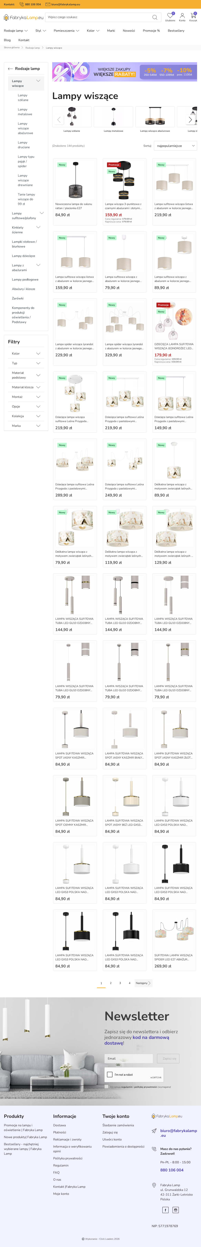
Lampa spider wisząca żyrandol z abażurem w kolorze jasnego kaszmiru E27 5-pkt (124, 348)
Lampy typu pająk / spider (26, 161)
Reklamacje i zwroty (67, 1139)
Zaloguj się (110, 1132)
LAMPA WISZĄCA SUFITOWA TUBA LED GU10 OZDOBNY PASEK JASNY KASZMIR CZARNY (124, 625)
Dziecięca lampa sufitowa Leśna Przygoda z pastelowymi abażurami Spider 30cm (74, 489)
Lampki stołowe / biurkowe (24, 244)
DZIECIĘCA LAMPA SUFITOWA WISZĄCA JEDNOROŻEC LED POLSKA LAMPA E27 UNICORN (174, 350)
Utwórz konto (112, 1139)
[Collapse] (38, 83)
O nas (57, 1180)
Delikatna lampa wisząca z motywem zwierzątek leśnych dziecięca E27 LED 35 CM (123, 556)
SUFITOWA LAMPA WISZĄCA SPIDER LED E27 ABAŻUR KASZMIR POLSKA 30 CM (173, 959)
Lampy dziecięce (23, 256)
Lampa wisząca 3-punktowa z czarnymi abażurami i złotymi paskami (123, 208)
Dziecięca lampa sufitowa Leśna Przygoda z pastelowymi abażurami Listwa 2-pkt (173, 421)
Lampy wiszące (18, 83)
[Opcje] (38, 407)
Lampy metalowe (25, 111)
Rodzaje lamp (33, 47)
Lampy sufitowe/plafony (24, 215)
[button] (193, 17)
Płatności (59, 1132)
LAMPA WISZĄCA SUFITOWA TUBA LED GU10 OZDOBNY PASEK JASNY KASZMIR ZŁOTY (174, 690)
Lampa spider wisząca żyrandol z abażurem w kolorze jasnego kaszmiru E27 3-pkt (74, 348)
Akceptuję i (140, 1087)
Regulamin (61, 1165)
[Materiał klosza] (38, 387)
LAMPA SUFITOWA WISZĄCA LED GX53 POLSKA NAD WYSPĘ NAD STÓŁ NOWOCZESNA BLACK (124, 961)
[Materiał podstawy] (38, 375)
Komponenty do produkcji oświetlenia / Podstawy (23, 315)
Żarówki (18, 298)
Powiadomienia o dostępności (123, 1146)
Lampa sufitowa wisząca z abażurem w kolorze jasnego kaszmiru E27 (122, 281)
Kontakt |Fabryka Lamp (69, 1187)
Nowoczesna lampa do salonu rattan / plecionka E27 (73, 206)
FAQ (56, 1172)
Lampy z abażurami (19, 267)
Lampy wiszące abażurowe (25, 128)
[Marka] (38, 426)
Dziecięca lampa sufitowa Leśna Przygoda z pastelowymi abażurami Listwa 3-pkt (124, 421)
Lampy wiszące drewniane (25, 180)
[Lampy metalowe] (113, 116)
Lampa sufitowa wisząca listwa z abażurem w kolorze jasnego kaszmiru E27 (173, 208)
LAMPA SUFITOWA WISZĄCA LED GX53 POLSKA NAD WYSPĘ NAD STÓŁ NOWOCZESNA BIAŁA (124, 894)
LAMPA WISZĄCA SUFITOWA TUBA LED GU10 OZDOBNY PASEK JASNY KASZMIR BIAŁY (173, 623)
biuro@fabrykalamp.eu (65, 4)
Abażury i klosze (23, 289)
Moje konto (61, 1194)
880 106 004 (33, 4)
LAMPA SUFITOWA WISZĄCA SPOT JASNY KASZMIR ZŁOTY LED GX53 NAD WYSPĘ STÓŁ (173, 758)
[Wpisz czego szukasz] (154, 17)
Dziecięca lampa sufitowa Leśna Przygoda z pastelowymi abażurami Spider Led (124, 489)
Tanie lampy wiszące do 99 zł (26, 199)
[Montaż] (38, 397)
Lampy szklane (23, 97)
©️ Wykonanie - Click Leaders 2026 (101, 1239)
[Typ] (38, 363)
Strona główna (11, 47)
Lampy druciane (24, 144)
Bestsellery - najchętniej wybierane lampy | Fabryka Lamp (22, 1149)
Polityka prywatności (67, 1158)
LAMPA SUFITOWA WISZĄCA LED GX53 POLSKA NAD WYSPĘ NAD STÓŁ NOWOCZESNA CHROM (173, 827)
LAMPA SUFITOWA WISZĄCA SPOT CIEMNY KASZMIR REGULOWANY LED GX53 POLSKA (74, 827)
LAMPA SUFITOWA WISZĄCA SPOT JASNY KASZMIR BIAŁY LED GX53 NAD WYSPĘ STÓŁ (124, 758)
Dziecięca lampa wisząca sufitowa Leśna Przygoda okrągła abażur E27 (70, 421)
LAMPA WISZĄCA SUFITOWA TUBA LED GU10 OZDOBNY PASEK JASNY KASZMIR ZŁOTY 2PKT (75, 625)
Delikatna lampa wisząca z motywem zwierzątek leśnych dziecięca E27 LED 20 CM (172, 489)
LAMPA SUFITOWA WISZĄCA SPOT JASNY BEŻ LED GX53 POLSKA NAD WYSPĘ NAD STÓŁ (124, 827)
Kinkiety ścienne (17, 229)
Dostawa (59, 1125)
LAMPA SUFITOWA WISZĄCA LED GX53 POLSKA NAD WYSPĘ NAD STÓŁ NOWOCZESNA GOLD (74, 961)
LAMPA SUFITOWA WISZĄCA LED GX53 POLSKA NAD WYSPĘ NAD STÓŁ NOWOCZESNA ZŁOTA (74, 894)
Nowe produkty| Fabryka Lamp (25, 1137)
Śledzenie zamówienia (118, 1125)
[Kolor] (38, 354)
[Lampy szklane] (71, 116)
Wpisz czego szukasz (62, 17)
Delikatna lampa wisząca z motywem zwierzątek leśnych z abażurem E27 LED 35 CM (173, 556)
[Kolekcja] (38, 416)
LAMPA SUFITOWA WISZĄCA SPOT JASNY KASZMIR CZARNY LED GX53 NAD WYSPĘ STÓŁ (74, 760)
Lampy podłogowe (25, 279)
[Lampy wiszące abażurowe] (155, 116)
